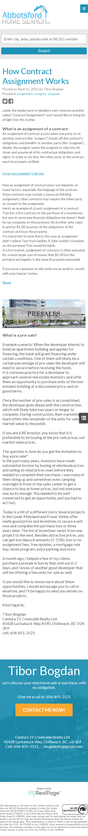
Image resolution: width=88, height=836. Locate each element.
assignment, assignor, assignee (38, 94)
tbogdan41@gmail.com (63, 746)
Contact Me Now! (44, 710)
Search (44, 51)
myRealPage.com (44, 793)
